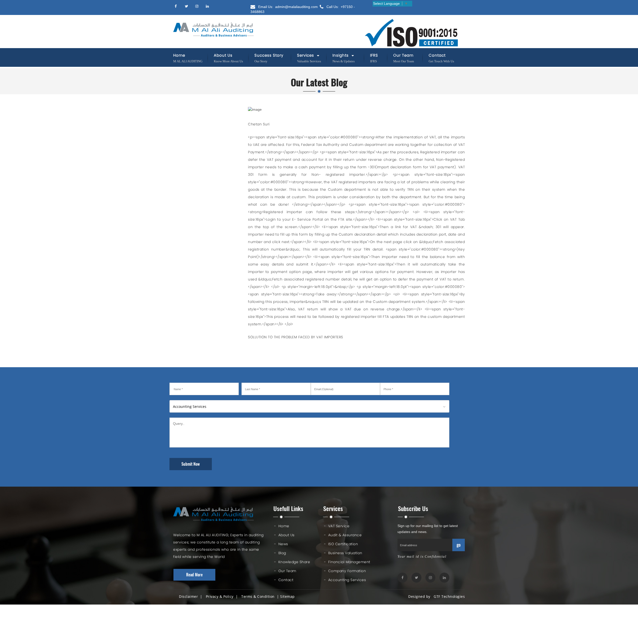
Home (179, 55)
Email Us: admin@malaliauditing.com (287, 7)
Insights (341, 55)
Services (306, 55)
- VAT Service (336, 526)
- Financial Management (347, 561)
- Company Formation (345, 570)
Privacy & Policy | (223, 596)
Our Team (403, 55)
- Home (281, 526)
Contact (437, 55)
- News (281, 543)
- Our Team (285, 570)
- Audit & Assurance (343, 534)
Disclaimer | (192, 596)
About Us (223, 55)
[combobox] (309, 406)
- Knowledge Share (292, 561)
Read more (194, 574)
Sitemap (287, 596)
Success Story (268, 55)
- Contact (283, 579)
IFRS (374, 55)
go (459, 545)
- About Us (284, 534)
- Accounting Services (345, 579)
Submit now (190, 464)
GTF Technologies (448, 596)
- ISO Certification (341, 543)
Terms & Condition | (260, 596)
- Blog (280, 552)
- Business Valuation (343, 552)
